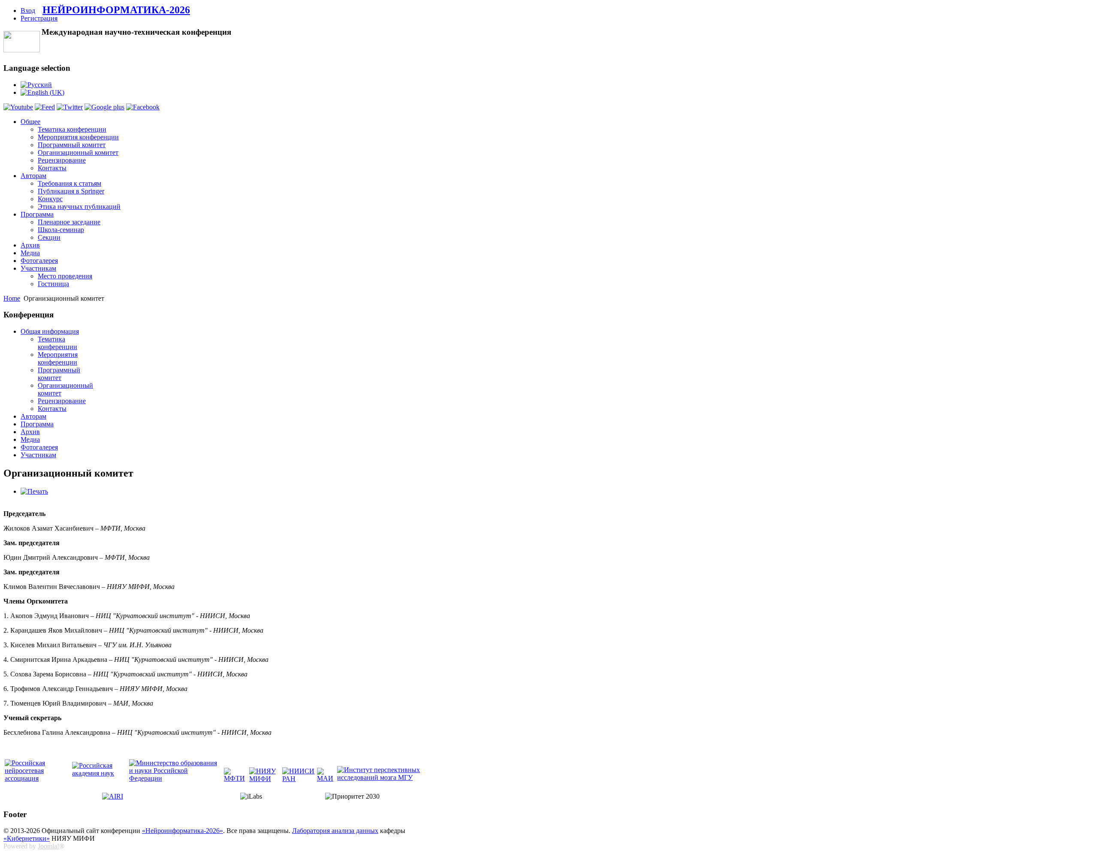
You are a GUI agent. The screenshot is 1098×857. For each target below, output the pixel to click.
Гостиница (53, 283)
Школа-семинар (61, 229)
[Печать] (34, 491)
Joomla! (48, 846)
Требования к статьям (69, 183)
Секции (49, 237)
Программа (37, 214)
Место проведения (65, 276)
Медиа (30, 252)
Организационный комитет (78, 152)
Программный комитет (72, 144)
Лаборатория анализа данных (335, 830)
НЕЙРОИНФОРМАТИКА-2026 (116, 9)
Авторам (33, 175)
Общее (30, 121)
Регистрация (39, 18)
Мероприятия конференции (78, 137)
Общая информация (50, 331)
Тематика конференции (72, 129)
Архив (30, 245)
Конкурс (50, 198)
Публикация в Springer (71, 191)
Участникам (38, 268)
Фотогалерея (39, 260)
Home (11, 298)
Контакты (52, 168)
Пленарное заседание (69, 222)
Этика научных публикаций (79, 206)
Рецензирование (62, 160)
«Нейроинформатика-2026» (182, 830)
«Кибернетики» (26, 838)
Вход (28, 10)
